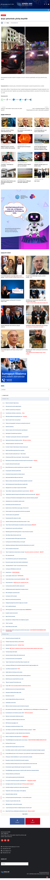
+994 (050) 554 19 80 (6, 848)
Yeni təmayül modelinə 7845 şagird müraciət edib (16, 538)
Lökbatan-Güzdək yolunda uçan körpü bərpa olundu (18, 521)
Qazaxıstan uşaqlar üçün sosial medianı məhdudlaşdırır (17, 562)
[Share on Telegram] (26, 100)
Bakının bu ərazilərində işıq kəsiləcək (13, 599)
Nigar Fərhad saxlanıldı (10, 616)
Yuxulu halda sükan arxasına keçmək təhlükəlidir (17, 579)
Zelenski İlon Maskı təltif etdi (11, 794)
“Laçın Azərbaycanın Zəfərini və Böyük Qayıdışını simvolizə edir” (19, 807)
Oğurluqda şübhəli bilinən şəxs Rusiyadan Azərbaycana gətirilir (8, 182)
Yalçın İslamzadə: (17, 582)
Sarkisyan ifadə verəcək (10, 743)
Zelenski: (24, 648)
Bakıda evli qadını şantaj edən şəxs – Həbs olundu (16, 453)
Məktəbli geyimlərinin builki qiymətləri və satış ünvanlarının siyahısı (19, 531)
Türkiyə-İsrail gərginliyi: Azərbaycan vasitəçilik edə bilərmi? (18, 423)
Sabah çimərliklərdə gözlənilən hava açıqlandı (15, 450)
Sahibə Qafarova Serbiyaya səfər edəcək (14, 672)
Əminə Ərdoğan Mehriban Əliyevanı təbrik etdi (15, 699)
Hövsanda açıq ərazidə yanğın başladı (13, 406)
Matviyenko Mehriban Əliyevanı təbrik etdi (14, 477)
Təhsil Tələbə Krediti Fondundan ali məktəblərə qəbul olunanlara (21, 524)
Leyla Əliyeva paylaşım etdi (13, 668)
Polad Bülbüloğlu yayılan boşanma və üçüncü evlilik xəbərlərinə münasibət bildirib (22, 770)
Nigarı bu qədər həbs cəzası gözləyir (13, 419)
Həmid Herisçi (12, 572)
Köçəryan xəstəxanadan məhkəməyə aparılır (15, 716)
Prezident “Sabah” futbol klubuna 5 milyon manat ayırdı (17, 446)
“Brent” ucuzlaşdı (9, 623)
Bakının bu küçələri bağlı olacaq (12, 402)
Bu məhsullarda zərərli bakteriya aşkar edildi (19, 712)
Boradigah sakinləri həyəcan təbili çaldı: (20, 783)
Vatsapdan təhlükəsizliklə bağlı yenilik (13, 692)
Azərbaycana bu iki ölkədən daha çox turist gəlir (15, 541)
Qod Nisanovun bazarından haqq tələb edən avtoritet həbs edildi (37, 301)
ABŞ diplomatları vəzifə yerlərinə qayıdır (14, 804)
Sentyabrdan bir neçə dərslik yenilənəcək (14, 528)
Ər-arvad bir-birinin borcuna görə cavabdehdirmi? (21, 780)
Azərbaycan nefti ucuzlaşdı (11, 596)
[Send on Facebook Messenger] (16, 100)
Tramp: (18, 685)
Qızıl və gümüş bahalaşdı (11, 606)
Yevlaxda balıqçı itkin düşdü (11, 651)
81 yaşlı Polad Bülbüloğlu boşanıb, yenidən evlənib (36, 276)
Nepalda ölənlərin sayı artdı (15, 645)
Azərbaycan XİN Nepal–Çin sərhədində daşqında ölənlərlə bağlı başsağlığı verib (22, 665)
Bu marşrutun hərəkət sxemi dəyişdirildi (14, 658)
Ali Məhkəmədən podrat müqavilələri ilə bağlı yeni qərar (17, 589)
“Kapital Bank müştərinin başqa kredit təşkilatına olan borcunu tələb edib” (23, 494)
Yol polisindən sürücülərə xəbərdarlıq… (15, 413)
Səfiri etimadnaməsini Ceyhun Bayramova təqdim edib (17, 484)
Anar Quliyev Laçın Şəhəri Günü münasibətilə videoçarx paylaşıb (21, 729)
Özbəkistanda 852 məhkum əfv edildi (13, 518)
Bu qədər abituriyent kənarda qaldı (13, 463)
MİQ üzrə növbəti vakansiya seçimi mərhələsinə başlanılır (17, 706)
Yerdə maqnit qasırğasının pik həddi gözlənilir (15, 777)
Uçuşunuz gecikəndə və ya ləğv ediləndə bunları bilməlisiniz (18, 733)
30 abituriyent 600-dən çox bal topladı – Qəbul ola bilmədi (17, 457)
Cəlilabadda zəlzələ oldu (11, 702)
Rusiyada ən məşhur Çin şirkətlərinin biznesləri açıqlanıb (17, 760)
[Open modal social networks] (30, 100)
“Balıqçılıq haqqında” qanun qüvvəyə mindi (14, 443)
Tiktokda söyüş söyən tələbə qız (15, 641)
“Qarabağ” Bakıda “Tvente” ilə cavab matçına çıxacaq (16, 565)
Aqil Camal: (37, 181)
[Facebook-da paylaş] (8, 100)
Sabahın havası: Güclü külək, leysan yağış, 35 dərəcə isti (17, 507)
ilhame (8, 22)
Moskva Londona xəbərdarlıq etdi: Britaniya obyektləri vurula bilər (19, 480)
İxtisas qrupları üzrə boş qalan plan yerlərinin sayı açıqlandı (18, 511)
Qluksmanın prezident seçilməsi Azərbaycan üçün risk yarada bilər (21, 460)
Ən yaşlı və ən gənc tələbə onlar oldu (13, 800)
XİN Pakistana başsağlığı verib (12, 722)
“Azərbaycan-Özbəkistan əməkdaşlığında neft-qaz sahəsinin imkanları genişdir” (22, 497)
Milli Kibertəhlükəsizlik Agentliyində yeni (16, 416)
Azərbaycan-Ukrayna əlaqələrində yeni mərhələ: (37, 326)
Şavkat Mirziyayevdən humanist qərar (13, 504)
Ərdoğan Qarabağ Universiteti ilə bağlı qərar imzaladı (16, 602)
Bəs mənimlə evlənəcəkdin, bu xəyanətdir (27, 709)
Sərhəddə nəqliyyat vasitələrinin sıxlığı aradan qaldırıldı (17, 787)
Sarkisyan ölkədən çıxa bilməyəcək (13, 773)
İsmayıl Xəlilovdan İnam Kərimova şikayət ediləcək (10, 326)
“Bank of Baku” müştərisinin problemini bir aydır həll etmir (19, 490)
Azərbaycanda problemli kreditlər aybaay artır (15, 585)
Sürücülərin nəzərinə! (10, 695)
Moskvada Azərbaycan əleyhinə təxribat (18, 440)
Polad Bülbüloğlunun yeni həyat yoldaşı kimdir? (12, 350)
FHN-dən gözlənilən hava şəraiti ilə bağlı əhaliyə (18, 609)
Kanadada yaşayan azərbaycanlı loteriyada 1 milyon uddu (11, 301)
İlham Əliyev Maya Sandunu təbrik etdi (13, 535)
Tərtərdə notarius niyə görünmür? (12, 514)
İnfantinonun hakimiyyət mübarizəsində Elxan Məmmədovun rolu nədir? (20, 545)
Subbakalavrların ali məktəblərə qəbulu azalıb (15, 501)
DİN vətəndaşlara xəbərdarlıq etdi (12, 592)
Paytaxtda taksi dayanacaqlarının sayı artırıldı (15, 746)
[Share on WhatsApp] (3, 100)
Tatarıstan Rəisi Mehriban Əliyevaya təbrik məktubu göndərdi (18, 675)
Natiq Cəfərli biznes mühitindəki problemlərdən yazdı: (20, 811)
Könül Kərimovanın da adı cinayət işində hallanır (15, 689)
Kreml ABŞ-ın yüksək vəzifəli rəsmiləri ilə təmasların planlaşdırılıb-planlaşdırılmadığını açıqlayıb (25, 750)
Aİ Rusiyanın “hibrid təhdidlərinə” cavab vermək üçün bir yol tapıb (19, 756)
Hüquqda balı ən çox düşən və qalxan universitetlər (16, 487)
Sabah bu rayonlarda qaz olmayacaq (13, 409)
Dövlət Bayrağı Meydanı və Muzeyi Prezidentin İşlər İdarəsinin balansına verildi (40, 148)
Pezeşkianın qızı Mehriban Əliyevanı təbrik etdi (15, 719)
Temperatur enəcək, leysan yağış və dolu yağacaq (16, 790)
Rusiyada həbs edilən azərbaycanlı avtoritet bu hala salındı (37, 351)
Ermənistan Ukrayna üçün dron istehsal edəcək (15, 474)
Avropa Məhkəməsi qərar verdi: (25, 753)
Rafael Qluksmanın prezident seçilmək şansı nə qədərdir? (19, 467)
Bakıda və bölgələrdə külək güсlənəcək (17, 736)
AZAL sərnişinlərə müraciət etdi (12, 548)
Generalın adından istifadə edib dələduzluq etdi (15, 655)
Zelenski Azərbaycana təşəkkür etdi (13, 638)
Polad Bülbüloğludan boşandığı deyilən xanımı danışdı (12, 276)
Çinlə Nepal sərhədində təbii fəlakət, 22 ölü (14, 726)
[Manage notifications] (47, 877)
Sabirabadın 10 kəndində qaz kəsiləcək (14, 433)
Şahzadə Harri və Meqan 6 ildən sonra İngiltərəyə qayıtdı (17, 619)
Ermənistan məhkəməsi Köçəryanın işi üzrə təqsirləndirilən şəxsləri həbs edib (21, 763)
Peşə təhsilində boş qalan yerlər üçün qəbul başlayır (16, 558)
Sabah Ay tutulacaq (9, 426)
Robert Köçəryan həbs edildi (11, 626)
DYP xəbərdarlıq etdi (10, 555)
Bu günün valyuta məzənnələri (12, 612)
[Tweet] (21, 100)
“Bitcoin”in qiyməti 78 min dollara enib (13, 682)
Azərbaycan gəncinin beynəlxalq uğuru (18, 797)
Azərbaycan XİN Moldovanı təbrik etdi (13, 568)
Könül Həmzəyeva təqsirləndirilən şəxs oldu (14, 678)
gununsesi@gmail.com (6, 850)
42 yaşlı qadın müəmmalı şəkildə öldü (13, 470)
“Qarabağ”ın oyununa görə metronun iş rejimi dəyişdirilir (17, 436)
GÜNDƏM (3, 15)
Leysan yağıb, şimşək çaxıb (14, 575)
